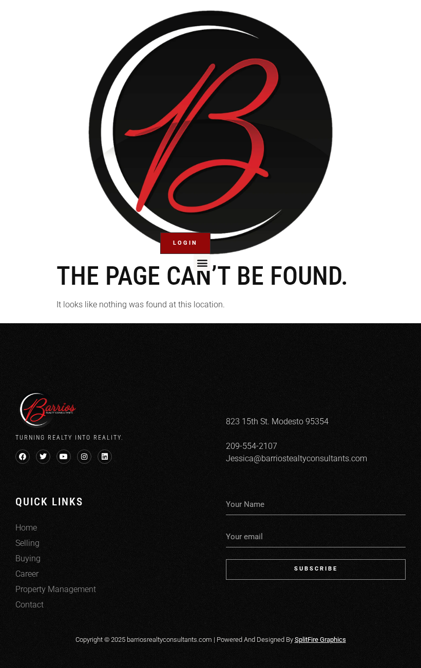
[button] (202, 262)
